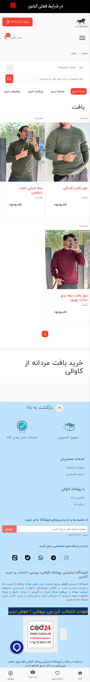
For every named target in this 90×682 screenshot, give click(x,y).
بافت (73, 53)
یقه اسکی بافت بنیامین (31, 190)
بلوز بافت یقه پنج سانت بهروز (74, 297)
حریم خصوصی (75, 474)
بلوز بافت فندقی (75, 188)
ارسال (8, 529)
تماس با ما (78, 497)
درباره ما (79, 504)
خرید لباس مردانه (34, 584)
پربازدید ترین (35, 91)
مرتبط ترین (57, 91)
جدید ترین (78, 91)
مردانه (84, 53)
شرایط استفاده (75, 467)
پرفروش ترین (12, 91)
